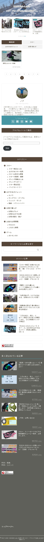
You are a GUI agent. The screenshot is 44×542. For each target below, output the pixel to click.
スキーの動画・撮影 (16, 176)
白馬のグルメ (13, 211)
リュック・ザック (15, 200)
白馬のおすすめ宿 (15, 214)
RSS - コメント (8, 465)
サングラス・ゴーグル (17, 198)
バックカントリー (15, 187)
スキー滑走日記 (14, 184)
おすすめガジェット (11, 46)
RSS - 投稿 (6, 463)
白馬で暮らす (32, 46)
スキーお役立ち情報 (16, 174)
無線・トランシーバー (17, 203)
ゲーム (9, 232)
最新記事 (12, 42)
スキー (32, 42)
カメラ (11, 195)
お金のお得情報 (12, 221)
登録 (7, 148)
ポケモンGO (13, 235)
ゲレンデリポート (15, 182)
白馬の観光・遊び (15, 216)
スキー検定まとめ (15, 169)
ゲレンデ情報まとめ (16, 179)
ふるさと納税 (13, 227)
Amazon (12, 225)
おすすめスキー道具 (16, 171)
